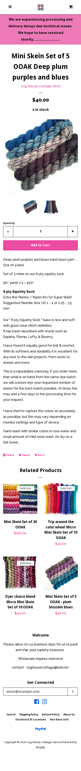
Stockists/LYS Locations (30, 719)
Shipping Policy (28, 714)
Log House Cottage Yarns (40, 86)
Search (11, 714)
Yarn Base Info (59, 719)
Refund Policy (51, 714)
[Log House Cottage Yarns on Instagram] (44, 702)
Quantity (9, 223)
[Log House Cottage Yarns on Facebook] (36, 702)
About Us (69, 714)
